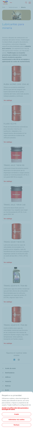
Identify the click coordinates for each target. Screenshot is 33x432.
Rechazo (16, 425)
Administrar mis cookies (16, 419)
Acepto (16, 414)
